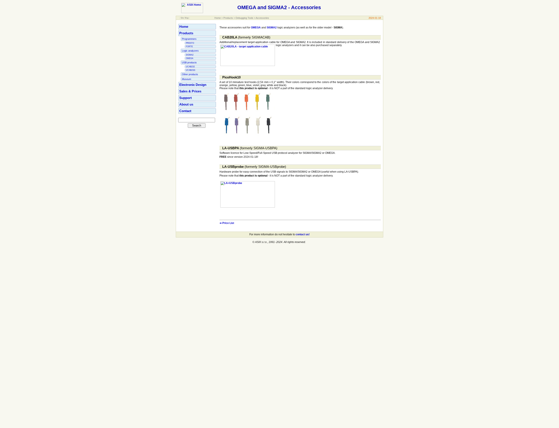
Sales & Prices (190, 91)
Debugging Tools (244, 18)
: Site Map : (184, 18)
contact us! (303, 234)
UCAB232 (190, 67)
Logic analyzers (190, 50)
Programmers (189, 39)
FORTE (189, 46)
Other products (190, 74)
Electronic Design (192, 85)
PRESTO (190, 43)
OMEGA (189, 58)
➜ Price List (226, 223)
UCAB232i (190, 70)
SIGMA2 (189, 55)
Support (185, 98)
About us (186, 104)
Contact (185, 111)
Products (228, 18)
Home (217, 18)
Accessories (262, 18)
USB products (189, 62)
